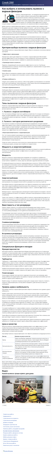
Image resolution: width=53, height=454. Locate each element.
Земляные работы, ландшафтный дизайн (14, 428)
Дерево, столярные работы (10, 439)
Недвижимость (7, 416)
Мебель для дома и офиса (9, 437)
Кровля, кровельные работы (10, 435)
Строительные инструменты (10, 418)
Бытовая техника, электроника (11, 431)
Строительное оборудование (10, 441)
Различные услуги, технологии (11, 445)
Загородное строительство (10, 424)
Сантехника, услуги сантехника (11, 426)
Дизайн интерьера (8, 422)
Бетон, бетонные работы (9, 443)
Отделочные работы (8, 414)
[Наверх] (51, 451)
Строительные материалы (10, 420)
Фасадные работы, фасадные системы (13, 433)
